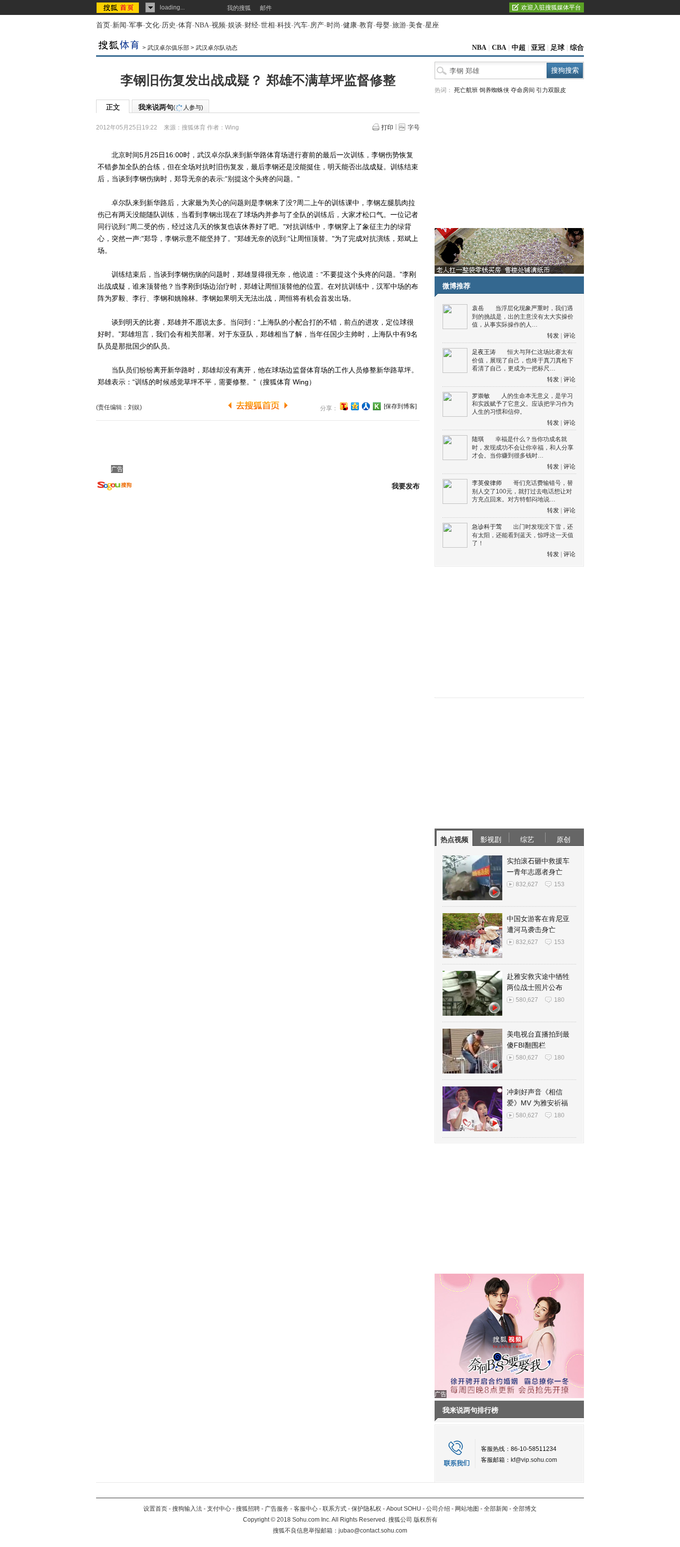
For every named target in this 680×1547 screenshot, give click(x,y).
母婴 (383, 25)
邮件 (266, 7)
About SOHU (403, 1508)
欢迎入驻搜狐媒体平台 (551, 7)
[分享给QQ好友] (355, 406)
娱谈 (235, 25)
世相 (268, 25)
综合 (577, 47)
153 (559, 884)
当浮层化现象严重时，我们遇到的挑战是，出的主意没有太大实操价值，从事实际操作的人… (522, 316)
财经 (251, 25)
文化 (152, 25)
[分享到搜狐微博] (344, 406)
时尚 (333, 25)
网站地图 (467, 1508)
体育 (185, 25)
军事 (136, 25)
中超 (519, 47)
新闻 (119, 25)
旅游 (399, 25)
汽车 (301, 25)
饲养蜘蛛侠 (494, 90)
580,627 (527, 999)
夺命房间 (523, 90)
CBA (499, 47)
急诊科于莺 (487, 526)
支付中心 (219, 1508)
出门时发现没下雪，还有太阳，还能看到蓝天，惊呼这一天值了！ (522, 535)
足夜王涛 (484, 352)
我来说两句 (170, 107)
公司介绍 (438, 1508)
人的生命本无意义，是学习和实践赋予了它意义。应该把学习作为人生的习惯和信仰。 (522, 404)
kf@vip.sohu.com (534, 1459)
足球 (558, 47)
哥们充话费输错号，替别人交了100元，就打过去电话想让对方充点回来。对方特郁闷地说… (522, 491)
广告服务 (277, 1508)
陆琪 (478, 439)
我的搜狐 (239, 7)
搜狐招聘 (248, 1508)
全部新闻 (496, 1508)
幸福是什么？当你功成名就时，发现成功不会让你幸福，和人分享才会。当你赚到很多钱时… (522, 447)
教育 (366, 25)
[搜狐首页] (119, 7)
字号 (414, 127)
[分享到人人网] (366, 406)
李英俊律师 (487, 482)
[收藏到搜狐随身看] (377, 406)
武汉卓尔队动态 (216, 47)
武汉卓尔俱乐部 (168, 47)
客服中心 (306, 1508)
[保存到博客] (400, 406)
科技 (284, 25)
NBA (202, 25)
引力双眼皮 (551, 90)
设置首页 (155, 1508)
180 (559, 999)
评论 (569, 335)
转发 (553, 335)
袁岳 (478, 308)
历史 (169, 25)
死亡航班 (466, 90)
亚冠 (538, 47)
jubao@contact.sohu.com (373, 1530)
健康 (350, 25)
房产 (317, 25)
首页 (103, 25)
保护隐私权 (366, 1508)
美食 (416, 25)
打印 (387, 127)
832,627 (527, 884)
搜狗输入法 (187, 1508)
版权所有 (426, 1519)
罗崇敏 (481, 395)
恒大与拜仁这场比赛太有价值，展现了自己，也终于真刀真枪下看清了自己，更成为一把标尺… (522, 360)
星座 (432, 25)
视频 (219, 25)
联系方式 (334, 1508)
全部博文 (525, 1508)
